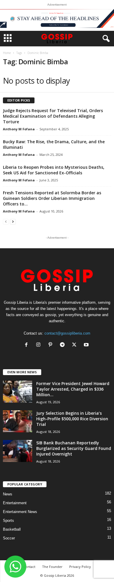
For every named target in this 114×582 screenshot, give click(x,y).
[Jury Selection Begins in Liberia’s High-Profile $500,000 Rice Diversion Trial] (17, 421)
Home (7, 53)
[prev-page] (6, 221)
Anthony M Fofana (19, 129)
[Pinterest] (52, 345)
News (7, 494)
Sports (8, 520)
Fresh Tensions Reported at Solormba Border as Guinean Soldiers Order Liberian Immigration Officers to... (52, 198)
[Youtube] (87, 345)
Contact (29, 566)
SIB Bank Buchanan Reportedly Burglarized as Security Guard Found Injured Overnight (73, 448)
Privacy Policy (80, 566)
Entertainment (15, 503)
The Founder (52, 566)
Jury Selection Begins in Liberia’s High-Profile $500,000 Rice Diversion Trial (72, 418)
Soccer (9, 538)
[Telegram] (64, 345)
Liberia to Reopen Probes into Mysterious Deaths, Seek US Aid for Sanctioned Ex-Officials (53, 170)
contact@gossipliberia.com (67, 333)
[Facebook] (28, 345)
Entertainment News (20, 512)
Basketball (12, 529)
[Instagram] (40, 345)
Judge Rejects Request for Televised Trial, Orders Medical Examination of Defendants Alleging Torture (53, 116)
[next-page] (13, 221)
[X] (76, 345)
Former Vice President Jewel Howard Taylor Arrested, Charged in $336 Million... (72, 389)
